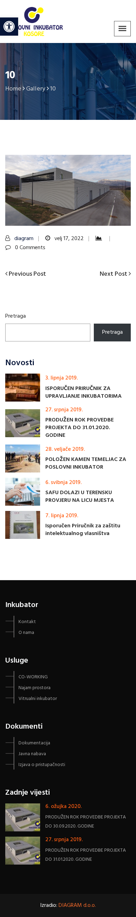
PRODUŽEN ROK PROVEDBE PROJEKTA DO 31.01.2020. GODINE (79, 428)
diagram (23, 238)
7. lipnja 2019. (61, 515)
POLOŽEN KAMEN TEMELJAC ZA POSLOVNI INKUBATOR (85, 463)
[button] (15, 22)
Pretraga (15, 316)
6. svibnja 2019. (63, 482)
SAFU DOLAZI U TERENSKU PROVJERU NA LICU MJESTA (79, 496)
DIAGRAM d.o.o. (77, 905)
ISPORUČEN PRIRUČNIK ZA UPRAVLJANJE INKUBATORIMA (83, 392)
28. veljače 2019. (65, 449)
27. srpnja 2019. (64, 409)
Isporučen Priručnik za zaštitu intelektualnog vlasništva (82, 529)
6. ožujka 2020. (63, 806)
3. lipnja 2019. (61, 378)
